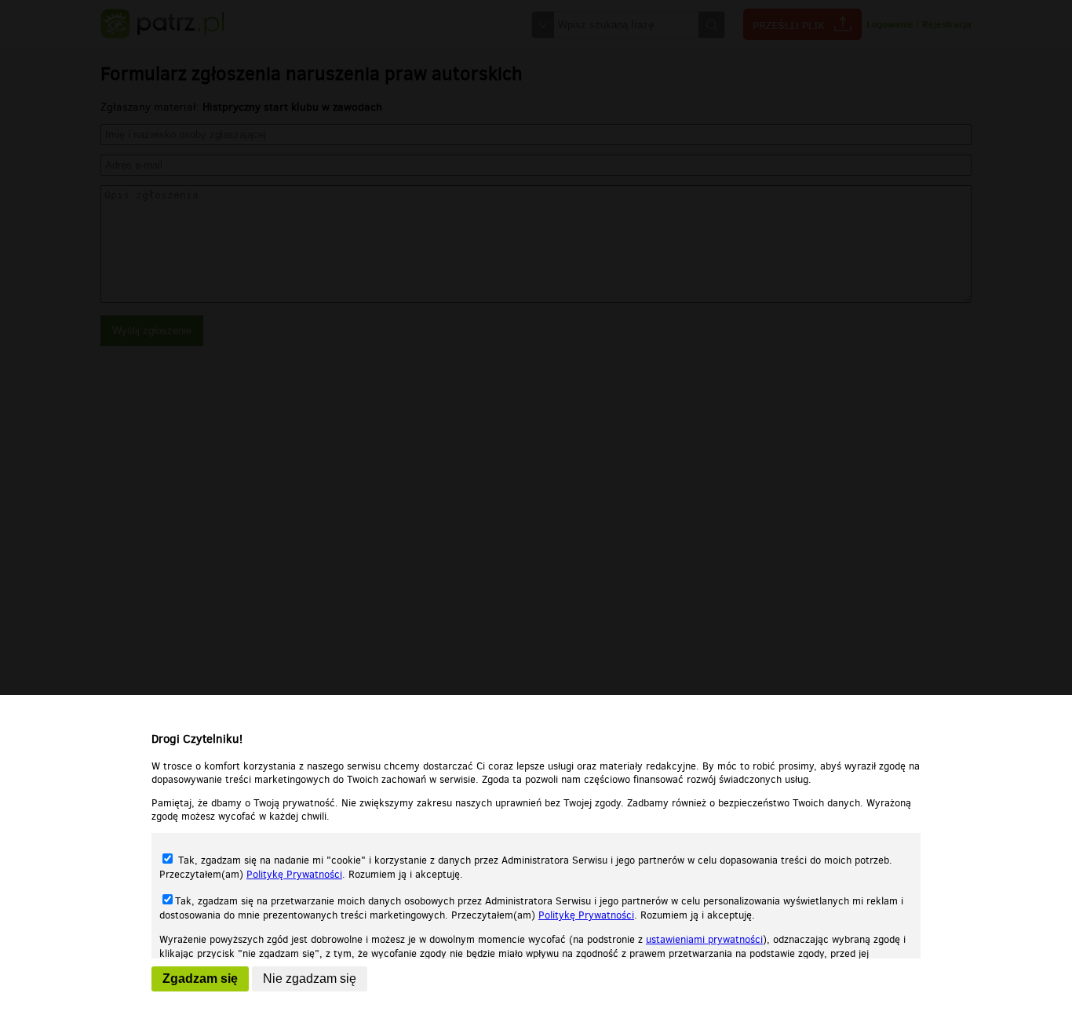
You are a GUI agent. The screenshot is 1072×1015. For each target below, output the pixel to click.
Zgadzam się (200, 978)
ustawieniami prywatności (704, 939)
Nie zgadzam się (309, 978)
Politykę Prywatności (294, 874)
